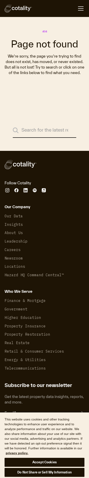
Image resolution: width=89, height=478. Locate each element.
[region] (44, 445)
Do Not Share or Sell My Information (44, 472)
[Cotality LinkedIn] (25, 190)
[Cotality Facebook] (16, 190)
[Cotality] (18, 8)
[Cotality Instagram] (7, 190)
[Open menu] (58, 8)
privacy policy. (17, 453)
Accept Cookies (44, 462)
